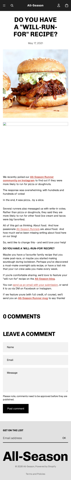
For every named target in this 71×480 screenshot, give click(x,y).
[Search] (12, 5)
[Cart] (67, 5)
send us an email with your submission (35, 284)
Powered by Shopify (45, 466)
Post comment (15, 408)
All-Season (28, 466)
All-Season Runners (28, 229)
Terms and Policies (35, 474)
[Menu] (4, 5)
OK (64, 438)
